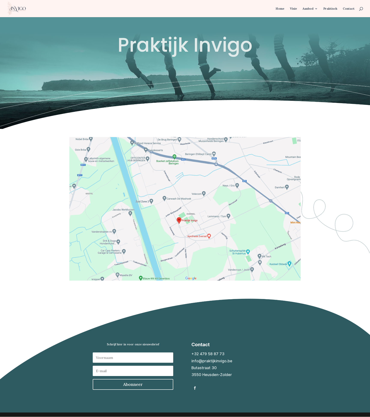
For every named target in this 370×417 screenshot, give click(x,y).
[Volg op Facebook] (194, 388)
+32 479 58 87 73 (207, 354)
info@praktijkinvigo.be (211, 361)
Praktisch (330, 9)
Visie (293, 9)
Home (280, 9)
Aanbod (308, 9)
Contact (349, 9)
